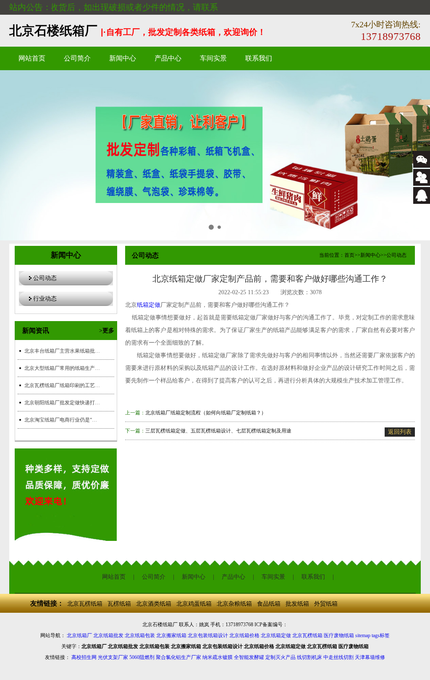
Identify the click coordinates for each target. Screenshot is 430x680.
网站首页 (31, 58)
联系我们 (258, 58)
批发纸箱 (297, 604)
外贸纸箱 (326, 604)
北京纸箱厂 (79, 635)
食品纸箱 (269, 604)
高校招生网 (84, 657)
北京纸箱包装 (140, 635)
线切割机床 (309, 657)
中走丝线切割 (338, 657)
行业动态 (45, 298)
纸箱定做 (148, 305)
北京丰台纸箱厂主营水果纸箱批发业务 (62, 351)
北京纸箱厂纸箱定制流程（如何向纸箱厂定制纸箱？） (205, 413)
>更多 (106, 330)
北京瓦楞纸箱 (84, 604)
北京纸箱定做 (276, 635)
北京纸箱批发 (108, 635)
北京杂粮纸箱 (234, 604)
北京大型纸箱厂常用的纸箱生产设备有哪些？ (62, 368)
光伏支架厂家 (113, 657)
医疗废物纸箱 (339, 635)
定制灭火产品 (280, 657)
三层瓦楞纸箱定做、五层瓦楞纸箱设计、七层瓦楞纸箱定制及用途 (218, 431)
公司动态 (45, 278)
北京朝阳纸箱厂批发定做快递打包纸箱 (62, 403)
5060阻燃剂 (142, 657)
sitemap (362, 635)
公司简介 (77, 58)
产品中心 (168, 58)
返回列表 (400, 432)
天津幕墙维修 (370, 657)
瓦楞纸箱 (119, 604)
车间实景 (213, 58)
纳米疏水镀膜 (217, 657)
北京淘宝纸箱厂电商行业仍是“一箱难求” (62, 420)
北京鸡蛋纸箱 (194, 604)
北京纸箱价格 (244, 635)
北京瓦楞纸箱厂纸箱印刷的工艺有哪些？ (62, 385)
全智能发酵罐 (249, 657)
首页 (349, 255)
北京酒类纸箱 (153, 604)
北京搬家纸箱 (171, 635)
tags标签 (381, 635)
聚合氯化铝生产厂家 (178, 657)
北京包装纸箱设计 (208, 635)
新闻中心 (122, 58)
